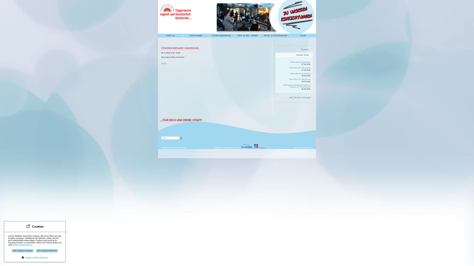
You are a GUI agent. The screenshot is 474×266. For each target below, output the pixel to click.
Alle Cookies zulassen (22, 251)
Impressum (297, 148)
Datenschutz (308, 148)
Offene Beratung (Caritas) (300, 62)
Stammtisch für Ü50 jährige (299, 68)
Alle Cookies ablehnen (47, 251)
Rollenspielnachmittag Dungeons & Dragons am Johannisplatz (296, 86)
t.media (184, 148)
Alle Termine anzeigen (300, 97)
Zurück (164, 63)
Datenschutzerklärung (22, 245)
